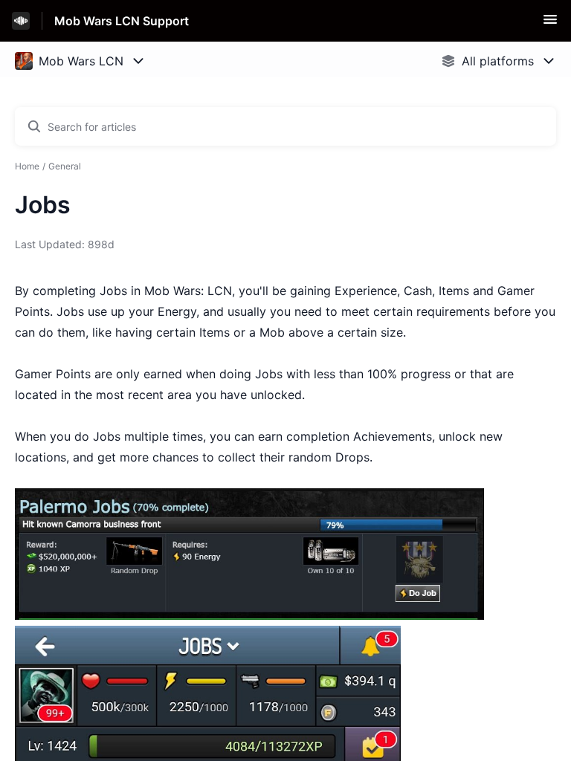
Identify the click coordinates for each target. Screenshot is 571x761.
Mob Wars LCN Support (121, 20)
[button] (550, 23)
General (64, 166)
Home (27, 166)
